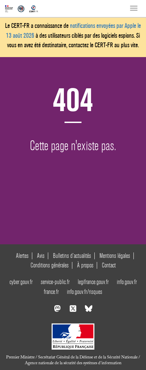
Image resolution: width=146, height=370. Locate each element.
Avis (40, 256)
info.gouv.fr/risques (84, 292)
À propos (85, 265)
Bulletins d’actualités (72, 256)
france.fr (51, 292)
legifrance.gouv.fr (93, 282)
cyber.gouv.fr (21, 282)
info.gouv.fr (127, 282)
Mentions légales (114, 256)
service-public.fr (55, 282)
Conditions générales (50, 265)
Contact (109, 265)
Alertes (22, 256)
